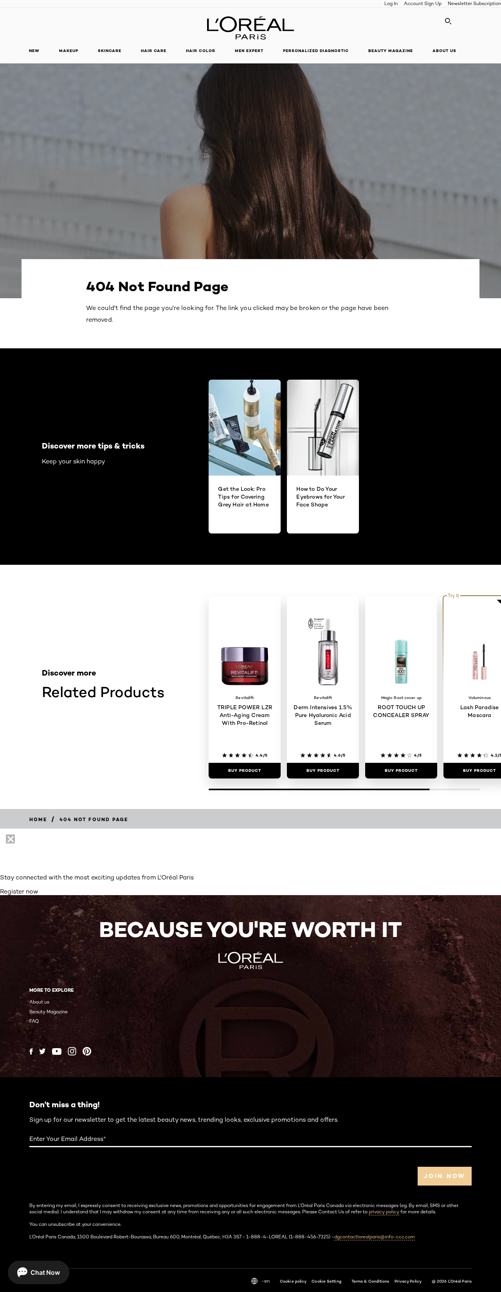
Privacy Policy (408, 1281)
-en (265, 1281)
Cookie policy (293, 1281)
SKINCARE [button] (109, 50)
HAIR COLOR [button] (200, 50)
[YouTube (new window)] (56, 1051)
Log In (391, 3)
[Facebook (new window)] (31, 1051)
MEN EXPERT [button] (249, 50)
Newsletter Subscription (474, 3)
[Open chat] (38, 1272)
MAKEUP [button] (68, 50)
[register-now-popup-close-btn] (10, 839)
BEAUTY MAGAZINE (390, 50)
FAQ (34, 1021)
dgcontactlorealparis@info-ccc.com (374, 1237)
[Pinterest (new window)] (87, 1051)
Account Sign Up (423, 3)
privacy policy (384, 1212)
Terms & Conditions (370, 1281)
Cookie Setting (326, 1281)
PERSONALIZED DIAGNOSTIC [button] (316, 50)
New (34, 50)
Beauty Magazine (48, 1011)
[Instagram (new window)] (72, 1051)
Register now (19, 891)
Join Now (445, 1176)
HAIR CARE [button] (153, 50)
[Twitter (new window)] (42, 1051)
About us (39, 1002)
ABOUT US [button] (444, 50)
